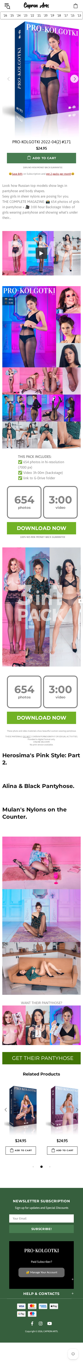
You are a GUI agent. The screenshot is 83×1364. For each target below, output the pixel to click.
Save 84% (17, 173)
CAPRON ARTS (36, 6)
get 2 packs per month (58, 173)
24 (19, 15)
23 (25, 15)
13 (79, 15)
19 (52, 15)
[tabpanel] (21, 1124)
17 (66, 15)
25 (12, 15)
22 (32, 15)
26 (5, 15)
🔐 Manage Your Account (41, 1272)
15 (72, 15)
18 (59, 15)
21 (39, 15)
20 (45, 15)
